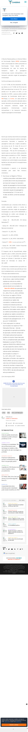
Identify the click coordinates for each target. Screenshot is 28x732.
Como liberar (14, 19)
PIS (3, 98)
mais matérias (11, 425)
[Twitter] (9, 549)
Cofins (12, 98)
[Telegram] (18, 549)
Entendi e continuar (14, 724)
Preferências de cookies (18, 572)
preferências (18, 721)
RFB (8, 412)
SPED (17, 61)
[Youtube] (12, 549)
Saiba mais (7, 721)
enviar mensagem (19, 423)
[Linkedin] (15, 549)
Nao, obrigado (14, 22)
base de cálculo (10, 288)
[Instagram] (4, 549)
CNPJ (10, 242)
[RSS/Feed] (22, 549)
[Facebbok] (6, 549)
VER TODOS (21, 500)
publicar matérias (21, 425)
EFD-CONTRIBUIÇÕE (17, 412)
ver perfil (10, 423)
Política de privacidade (13, 571)
